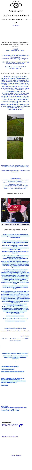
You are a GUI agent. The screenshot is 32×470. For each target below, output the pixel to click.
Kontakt (13, 455)
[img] (16, 4)
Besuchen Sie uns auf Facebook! (10, 436)
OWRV (17, 93)
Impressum (18, 455)
